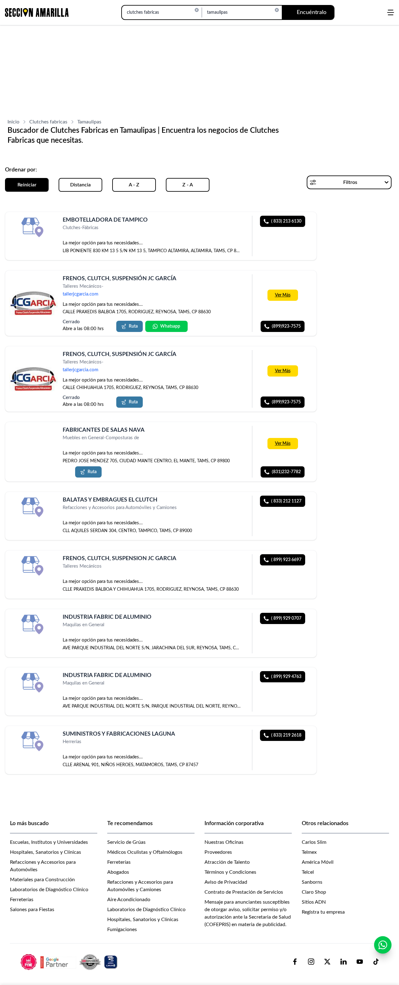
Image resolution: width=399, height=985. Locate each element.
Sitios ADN (314, 902)
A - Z (134, 184)
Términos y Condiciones (230, 872)
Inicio (13, 121)
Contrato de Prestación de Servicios (243, 892)
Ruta (133, 326)
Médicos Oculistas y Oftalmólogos (144, 852)
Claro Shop (314, 892)
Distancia (80, 184)
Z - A (187, 184)
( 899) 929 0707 (286, 618)
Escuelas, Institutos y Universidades (49, 842)
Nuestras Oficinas (223, 842)
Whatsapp (170, 326)
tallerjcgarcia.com (80, 294)
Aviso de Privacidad (225, 882)
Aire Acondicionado (128, 899)
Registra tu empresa (323, 912)
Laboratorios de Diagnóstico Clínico (49, 889)
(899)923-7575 (286, 326)
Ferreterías (21, 899)
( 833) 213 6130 (286, 221)
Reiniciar (26, 184)
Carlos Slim (314, 842)
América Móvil (318, 862)
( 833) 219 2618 (286, 735)
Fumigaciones (122, 929)
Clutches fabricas (48, 121)
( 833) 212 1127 (286, 501)
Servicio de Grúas (126, 842)
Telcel (308, 872)
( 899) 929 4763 (286, 677)
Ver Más (283, 295)
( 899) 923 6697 (286, 560)
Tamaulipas (89, 121)
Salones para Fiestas (32, 909)
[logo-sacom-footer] (70, 962)
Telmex (309, 852)
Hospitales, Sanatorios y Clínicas (45, 852)
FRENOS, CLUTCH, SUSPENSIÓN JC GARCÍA (119, 278)
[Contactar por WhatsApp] (383, 945)
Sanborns (312, 882)
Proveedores (218, 852)
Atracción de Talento (227, 862)
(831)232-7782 (286, 472)
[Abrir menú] (390, 12)
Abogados (118, 872)
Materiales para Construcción (42, 879)
